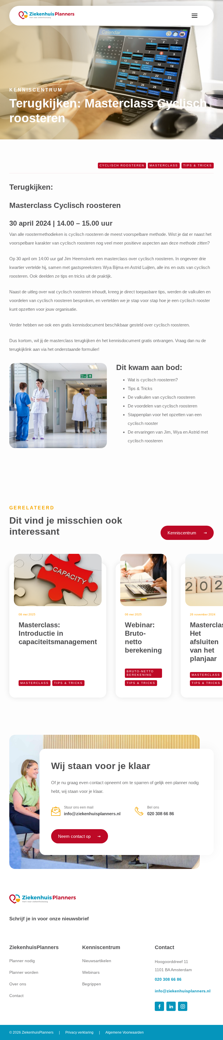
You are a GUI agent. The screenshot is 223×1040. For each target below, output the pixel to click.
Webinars (91, 972)
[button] (194, 16)
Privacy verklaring (79, 1032)
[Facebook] (159, 1006)
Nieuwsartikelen (96, 960)
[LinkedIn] (171, 1006)
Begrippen (91, 984)
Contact (16, 995)
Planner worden (23, 972)
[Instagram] (182, 1006)
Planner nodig (22, 960)
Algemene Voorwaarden (124, 1032)
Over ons (17, 984)
